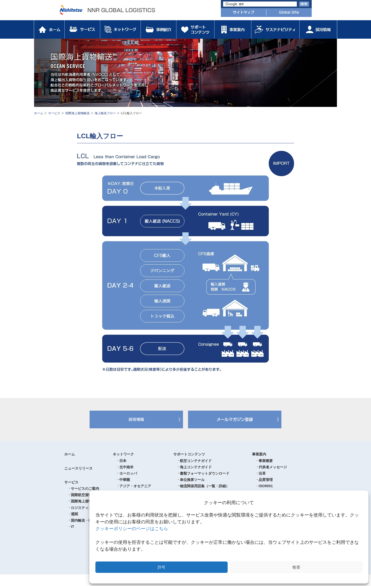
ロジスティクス (83, 508)
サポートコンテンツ (189, 454)
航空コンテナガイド (196, 461)
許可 (161, 567)
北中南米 (126, 467)
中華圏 (124, 480)
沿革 (262, 473)
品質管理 (266, 480)
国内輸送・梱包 (83, 520)
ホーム (38, 113)
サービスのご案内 (85, 488)
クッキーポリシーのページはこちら (131, 528)
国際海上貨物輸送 (77, 113)
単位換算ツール (192, 480)
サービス (54, 113)
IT (72, 527)
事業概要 (266, 461)
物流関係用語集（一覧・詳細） (204, 486)
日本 (122, 461)
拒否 (296, 567)
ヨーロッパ (128, 473)
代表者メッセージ (273, 467)
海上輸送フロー (105, 113)
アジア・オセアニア (135, 486)
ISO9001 (276, 488)
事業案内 (259, 454)
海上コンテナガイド (196, 467)
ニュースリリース (78, 468)
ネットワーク (123, 454)
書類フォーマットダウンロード (204, 473)
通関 (74, 514)
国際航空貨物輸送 (85, 495)
